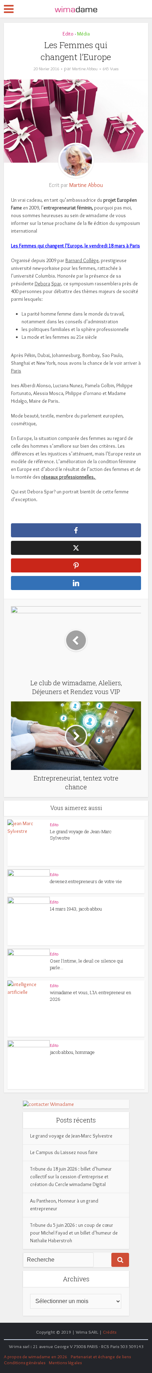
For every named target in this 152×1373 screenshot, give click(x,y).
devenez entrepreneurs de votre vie (86, 881)
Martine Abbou (85, 68)
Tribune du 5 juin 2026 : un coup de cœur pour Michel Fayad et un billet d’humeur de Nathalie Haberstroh (74, 1233)
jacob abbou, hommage (72, 1052)
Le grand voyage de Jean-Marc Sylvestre (71, 1136)
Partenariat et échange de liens (101, 1356)
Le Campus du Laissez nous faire (64, 1152)
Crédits (109, 1332)
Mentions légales (65, 1362)
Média (83, 34)
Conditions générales (24, 1362)
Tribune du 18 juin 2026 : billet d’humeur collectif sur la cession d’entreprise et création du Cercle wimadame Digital (71, 1176)
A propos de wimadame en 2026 (35, 1356)
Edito (68, 34)
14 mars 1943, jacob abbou (76, 909)
